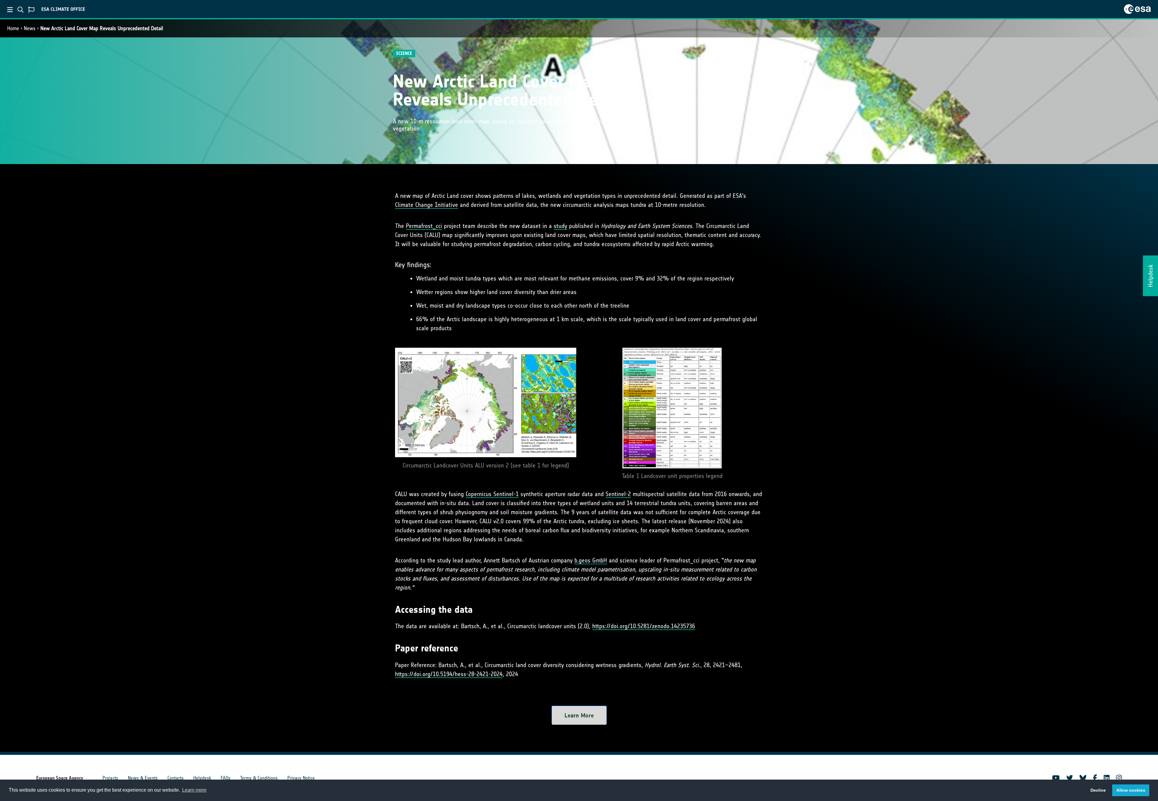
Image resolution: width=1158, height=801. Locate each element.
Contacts (175, 778)
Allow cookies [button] (1130, 790)
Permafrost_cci (424, 226)
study (560, 226)
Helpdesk (202, 778)
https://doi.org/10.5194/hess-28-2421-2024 (449, 674)
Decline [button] (1098, 790)
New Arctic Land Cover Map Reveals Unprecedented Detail (101, 28)
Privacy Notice (301, 778)
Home (13, 28)
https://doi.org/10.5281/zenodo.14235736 (643, 626)
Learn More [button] (579, 715)
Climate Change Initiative (426, 204)
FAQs (225, 778)
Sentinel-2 (618, 494)
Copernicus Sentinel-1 (492, 494)
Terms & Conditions (259, 778)
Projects (110, 778)
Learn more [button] (194, 790)
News (30, 28)
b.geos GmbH (590, 560)
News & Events (143, 778)
